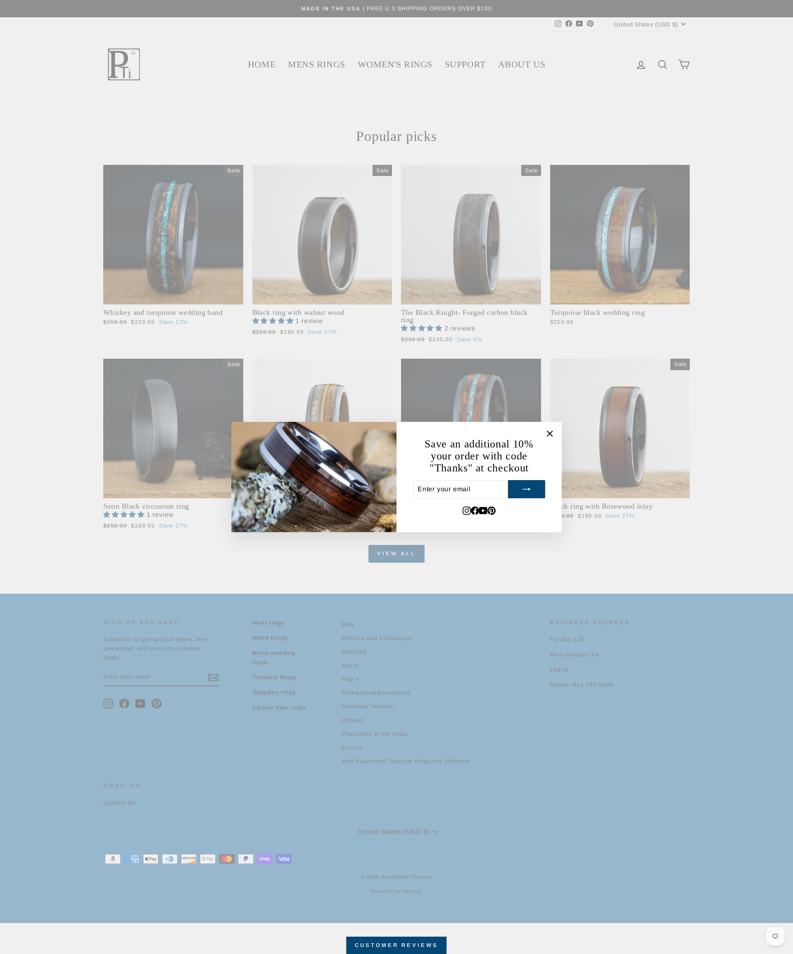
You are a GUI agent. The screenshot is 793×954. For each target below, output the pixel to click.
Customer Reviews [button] (396, 945)
